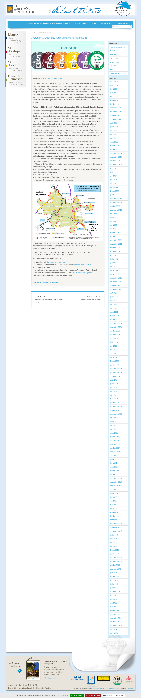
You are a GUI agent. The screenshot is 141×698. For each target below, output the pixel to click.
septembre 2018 (116, 414)
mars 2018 (114, 433)
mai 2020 (113, 350)
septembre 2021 (116, 289)
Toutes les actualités (117, 47)
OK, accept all (77, 695)
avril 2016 (113, 505)
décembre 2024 (116, 153)
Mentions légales (97, 688)
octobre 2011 (115, 622)
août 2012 (114, 595)
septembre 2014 (116, 569)
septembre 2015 (116, 531)
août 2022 (114, 255)
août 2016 (114, 489)
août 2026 (114, 81)
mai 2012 (113, 603)
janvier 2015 (114, 554)
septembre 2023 (116, 210)
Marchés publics (81, 23)
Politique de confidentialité (110, 688)
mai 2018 (113, 425)
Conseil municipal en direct (119, 23)
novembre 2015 (116, 524)
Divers (47, 79)
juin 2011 (113, 629)
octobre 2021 (115, 285)
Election (113, 54)
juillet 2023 (114, 217)
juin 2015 (113, 539)
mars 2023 (114, 229)
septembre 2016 (116, 486)
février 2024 (114, 191)
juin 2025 (113, 130)
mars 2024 (114, 187)
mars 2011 (114, 633)
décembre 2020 (116, 323)
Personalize (107, 695)
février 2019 (114, 399)
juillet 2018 (114, 421)
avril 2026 (113, 93)
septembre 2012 (116, 591)
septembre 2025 (116, 119)
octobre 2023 (115, 206)
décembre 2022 (116, 240)
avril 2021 (113, 308)
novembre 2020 (116, 327)
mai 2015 (113, 542)
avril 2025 (113, 138)
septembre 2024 (116, 164)
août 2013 (114, 580)
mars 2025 (114, 142)
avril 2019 (113, 395)
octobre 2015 (115, 527)
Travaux (113, 66)
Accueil (33, 32)
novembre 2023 (116, 202)
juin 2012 (113, 599)
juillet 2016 (114, 493)
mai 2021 (113, 304)
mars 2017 (114, 467)
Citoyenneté (114, 62)
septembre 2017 (116, 452)
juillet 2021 (114, 297)
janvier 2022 (114, 274)
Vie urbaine (55, 79)
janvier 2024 (114, 195)
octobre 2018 (115, 410)
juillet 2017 (114, 459)
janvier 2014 (114, 576)
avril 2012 (113, 607)
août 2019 (114, 380)
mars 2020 (114, 357)
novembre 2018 (116, 406)
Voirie (62, 79)
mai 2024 (113, 180)
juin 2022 (113, 263)
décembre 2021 (116, 278)
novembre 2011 (116, 618)
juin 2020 (113, 346)
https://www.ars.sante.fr (82, 265)
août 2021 (114, 293)
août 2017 (114, 455)
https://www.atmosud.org (56, 262)
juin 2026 (113, 89)
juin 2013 (113, 588)
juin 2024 (113, 176)
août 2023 (114, 214)
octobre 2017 (115, 448)
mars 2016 (114, 508)
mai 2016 (113, 501)
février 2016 (114, 512)
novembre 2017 (116, 444)
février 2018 (114, 437)
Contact (103, 23)
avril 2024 (113, 183)
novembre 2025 (116, 112)
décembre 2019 (116, 368)
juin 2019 (113, 387)
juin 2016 (113, 497)
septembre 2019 (116, 376)
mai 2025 (113, 134)
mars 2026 (114, 96)
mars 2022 (114, 270)
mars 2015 (114, 546)
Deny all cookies (93, 695)
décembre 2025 (116, 108)
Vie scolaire (114, 73)
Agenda (94, 23)
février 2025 (114, 146)
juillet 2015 (114, 535)
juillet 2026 (114, 85)
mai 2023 (113, 225)
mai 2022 (113, 266)
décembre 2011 (116, 614)
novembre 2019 (116, 372)
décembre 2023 (116, 199)
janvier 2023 (114, 236)
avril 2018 (113, 429)
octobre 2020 (115, 331)
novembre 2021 (116, 282)
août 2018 (114, 418)
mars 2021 (114, 312)
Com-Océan (130, 688)
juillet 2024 (114, 172)
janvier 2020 (114, 365)
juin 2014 (113, 573)
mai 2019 (113, 391)
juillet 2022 (114, 259)
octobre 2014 (115, 565)
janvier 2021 (114, 319)
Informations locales (63, 23)
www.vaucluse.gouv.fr (84, 273)
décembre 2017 (116, 440)
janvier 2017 (114, 474)
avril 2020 (113, 353)
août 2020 (114, 338)
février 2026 (114, 100)
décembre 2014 (116, 557)
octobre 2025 (115, 115)
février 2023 (114, 232)
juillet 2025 (114, 127)
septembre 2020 (116, 335)
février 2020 (114, 361)
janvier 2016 (114, 516)
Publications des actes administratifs (39, 23)
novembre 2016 (116, 482)
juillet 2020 (114, 342)
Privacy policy (119, 695)
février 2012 (114, 610)
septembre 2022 (116, 251)
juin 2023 (113, 221)
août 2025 (114, 123)
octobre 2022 (115, 248)
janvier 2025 (114, 149)
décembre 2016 (116, 478)
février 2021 (114, 316)
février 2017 (114, 471)
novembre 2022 (116, 244)
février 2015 (114, 550)
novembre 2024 (116, 157)
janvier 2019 (114, 403)
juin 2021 (113, 301)
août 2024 (114, 168)
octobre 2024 (115, 161)
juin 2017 (113, 463)
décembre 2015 (116, 520)
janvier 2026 (114, 104)
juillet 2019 (114, 384)
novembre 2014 (116, 561)
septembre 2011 (116, 626)
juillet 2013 (114, 584)
